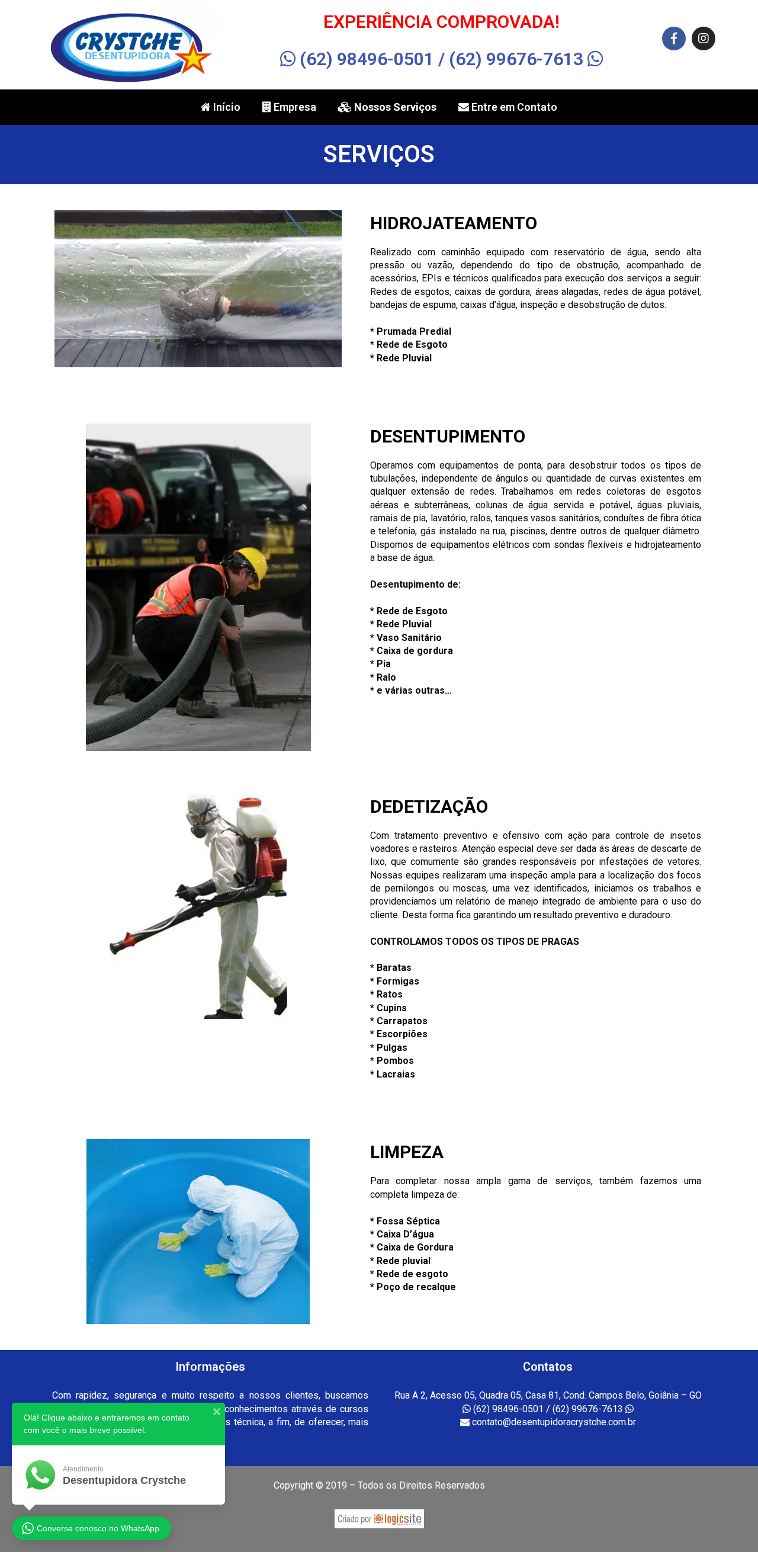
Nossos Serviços (394, 107)
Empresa (293, 107)
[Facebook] (674, 38)
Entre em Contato (513, 107)
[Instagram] (703, 38)
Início (225, 107)
